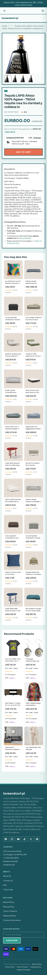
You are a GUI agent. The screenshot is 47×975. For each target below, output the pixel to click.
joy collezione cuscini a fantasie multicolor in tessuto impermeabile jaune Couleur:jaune (13, 282)
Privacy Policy (8, 907)
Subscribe (12, 940)
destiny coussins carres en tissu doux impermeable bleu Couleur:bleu (13, 573)
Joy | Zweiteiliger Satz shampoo (33, 748)
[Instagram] (12, 839)
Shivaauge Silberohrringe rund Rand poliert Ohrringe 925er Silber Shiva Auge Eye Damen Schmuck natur (33, 660)
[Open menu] (4, 11)
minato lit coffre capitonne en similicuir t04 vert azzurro (33, 355)
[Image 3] (23, 78)
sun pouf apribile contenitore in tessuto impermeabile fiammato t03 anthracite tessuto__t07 (13, 319)
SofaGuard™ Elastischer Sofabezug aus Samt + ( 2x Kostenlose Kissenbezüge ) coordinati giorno (12, 748)
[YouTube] (18, 839)
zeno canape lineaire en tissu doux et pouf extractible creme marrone (34, 319)
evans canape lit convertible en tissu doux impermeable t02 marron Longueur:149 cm (13, 537)
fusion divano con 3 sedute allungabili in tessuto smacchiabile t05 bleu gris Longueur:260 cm (12, 428)
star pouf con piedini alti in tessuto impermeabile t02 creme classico (33, 464)
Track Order (8, 890)
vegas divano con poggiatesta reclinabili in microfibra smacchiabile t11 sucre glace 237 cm (33, 428)
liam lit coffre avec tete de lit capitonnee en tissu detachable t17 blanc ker (13, 501)
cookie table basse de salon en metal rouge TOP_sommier (12, 464)
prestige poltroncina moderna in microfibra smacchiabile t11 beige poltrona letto (33, 573)
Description (9, 169)
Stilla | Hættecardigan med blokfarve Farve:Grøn (33, 704)
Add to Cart (23, 152)
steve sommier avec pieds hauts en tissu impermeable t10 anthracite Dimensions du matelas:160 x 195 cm (33, 391)
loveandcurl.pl (10, 18)
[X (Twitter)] (30, 839)
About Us (7, 876)
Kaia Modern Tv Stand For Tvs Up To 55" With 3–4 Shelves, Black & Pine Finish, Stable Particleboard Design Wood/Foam (13, 704)
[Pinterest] (37, 839)
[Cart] (42, 11)
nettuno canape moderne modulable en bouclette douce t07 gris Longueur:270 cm (34, 501)
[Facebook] (5, 839)
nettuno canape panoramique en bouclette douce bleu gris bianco (33, 282)
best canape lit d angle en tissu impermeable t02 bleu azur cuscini (33, 610)
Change (37, 138)
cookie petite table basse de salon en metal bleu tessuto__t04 (13, 610)
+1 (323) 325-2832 (11, 858)
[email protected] (24, 238)
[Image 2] (15, 78)
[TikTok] (24, 839)
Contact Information (12, 920)
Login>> (12, 678)
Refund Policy (8, 902)
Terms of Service (10, 911)
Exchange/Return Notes (15, 222)
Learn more (10, 132)
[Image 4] (31, 78)
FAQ (5, 885)
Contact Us (8, 881)
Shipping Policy (9, 916)
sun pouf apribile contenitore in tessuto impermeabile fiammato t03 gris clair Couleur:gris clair (33, 537)
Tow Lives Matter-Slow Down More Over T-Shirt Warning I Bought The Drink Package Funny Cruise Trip (13, 660)
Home (4, 26)
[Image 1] (7, 78)
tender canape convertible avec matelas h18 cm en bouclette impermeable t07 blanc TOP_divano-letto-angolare (13, 391)
